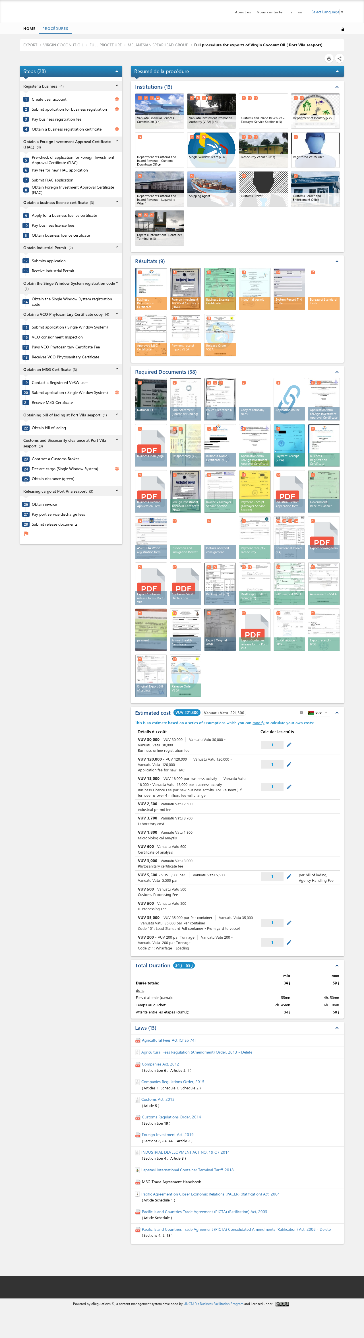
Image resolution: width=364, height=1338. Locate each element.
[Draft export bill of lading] (255, 583)
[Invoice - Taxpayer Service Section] (220, 491)
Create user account (49, 99)
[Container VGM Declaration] (186, 583)
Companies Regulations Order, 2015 (172, 1081)
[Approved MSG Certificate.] (151, 335)
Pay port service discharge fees (58, 514)
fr (290, 12)
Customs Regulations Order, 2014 (171, 1117)
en (300, 12)
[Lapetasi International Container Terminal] (159, 228)
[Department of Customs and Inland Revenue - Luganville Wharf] (159, 189)
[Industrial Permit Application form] (289, 491)
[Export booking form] (324, 537)
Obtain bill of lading (49, 427)
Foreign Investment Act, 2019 (168, 1134)
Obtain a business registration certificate (67, 129)
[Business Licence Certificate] (220, 289)
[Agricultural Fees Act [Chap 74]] (138, 1040)
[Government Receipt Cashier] (324, 491)
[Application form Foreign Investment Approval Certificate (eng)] (324, 399)
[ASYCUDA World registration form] (151, 537)
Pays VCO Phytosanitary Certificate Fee (66, 347)
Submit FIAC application (52, 180)
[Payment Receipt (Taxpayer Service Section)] (255, 491)
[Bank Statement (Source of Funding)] (186, 399)
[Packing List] (220, 583)
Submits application (49, 260)
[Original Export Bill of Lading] (151, 675)
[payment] (151, 629)
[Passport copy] (186, 445)
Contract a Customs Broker (55, 458)
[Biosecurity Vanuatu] (263, 150)
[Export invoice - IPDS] (289, 629)
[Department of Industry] (315, 111)
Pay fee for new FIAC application (60, 170)
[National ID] (151, 399)
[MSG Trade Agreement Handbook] (138, 1181)
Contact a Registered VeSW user (60, 382)
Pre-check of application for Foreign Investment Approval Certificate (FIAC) (73, 160)
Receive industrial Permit (53, 270)
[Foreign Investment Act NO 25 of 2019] (138, 1134)
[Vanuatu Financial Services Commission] (159, 111)
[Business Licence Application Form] (151, 491)
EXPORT (30, 45)
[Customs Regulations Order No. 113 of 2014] (138, 1117)
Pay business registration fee (56, 119)
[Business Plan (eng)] (151, 445)
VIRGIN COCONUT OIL (63, 45)
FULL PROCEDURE (106, 45)
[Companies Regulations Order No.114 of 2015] (138, 1081)
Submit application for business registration (69, 109)
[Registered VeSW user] (315, 150)
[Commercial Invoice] (289, 537)
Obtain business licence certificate (61, 235)
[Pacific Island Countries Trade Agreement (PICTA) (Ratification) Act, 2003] (138, 1211)
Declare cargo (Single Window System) (65, 468)
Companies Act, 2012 (160, 1064)
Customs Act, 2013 (158, 1099)
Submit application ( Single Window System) (70, 327)
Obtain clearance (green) (53, 478)
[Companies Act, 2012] (138, 1064)
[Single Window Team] (211, 150)
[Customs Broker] (263, 189)
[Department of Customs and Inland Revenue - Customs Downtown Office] (159, 150)
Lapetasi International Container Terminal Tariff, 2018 (187, 1169)
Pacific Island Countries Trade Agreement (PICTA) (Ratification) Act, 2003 (204, 1211)
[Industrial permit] (255, 289)
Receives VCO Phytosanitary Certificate (65, 357)
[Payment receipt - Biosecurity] (255, 537)
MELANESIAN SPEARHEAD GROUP (158, 45)
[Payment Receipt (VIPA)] (289, 445)
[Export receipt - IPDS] (324, 629)
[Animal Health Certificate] (186, 629)
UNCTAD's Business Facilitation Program (213, 1303)
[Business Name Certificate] (220, 445)
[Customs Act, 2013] (138, 1099)
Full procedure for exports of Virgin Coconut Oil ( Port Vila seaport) (258, 45)
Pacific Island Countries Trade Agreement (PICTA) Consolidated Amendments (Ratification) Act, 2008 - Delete (236, 1229)
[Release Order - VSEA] (220, 335)
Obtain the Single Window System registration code (72, 301)
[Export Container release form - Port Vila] (151, 583)
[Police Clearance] (220, 399)
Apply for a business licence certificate (64, 215)
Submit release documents (55, 524)
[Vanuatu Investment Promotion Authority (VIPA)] (211, 111)
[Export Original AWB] (220, 629)
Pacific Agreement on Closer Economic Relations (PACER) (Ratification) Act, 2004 (210, 1194)
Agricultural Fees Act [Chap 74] (169, 1040)
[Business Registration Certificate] (151, 289)
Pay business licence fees (53, 225)
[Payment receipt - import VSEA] (186, 335)
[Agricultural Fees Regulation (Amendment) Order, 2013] (138, 1052)
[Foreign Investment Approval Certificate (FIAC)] (186, 289)
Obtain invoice (44, 504)
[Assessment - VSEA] (324, 583)
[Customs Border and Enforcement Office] (315, 189)
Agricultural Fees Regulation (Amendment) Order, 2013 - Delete (196, 1052)
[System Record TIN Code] (289, 289)
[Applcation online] (289, 399)
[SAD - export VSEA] (289, 583)
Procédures (55, 28)
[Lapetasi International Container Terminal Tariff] (138, 1169)
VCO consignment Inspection (57, 337)
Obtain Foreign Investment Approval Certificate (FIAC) (73, 190)
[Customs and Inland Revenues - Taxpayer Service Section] (263, 111)
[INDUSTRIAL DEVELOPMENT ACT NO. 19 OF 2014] (138, 1152)
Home (29, 28)
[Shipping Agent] (211, 189)
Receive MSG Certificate (52, 402)
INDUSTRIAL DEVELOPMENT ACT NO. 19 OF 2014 (185, 1152)
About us (243, 12)
